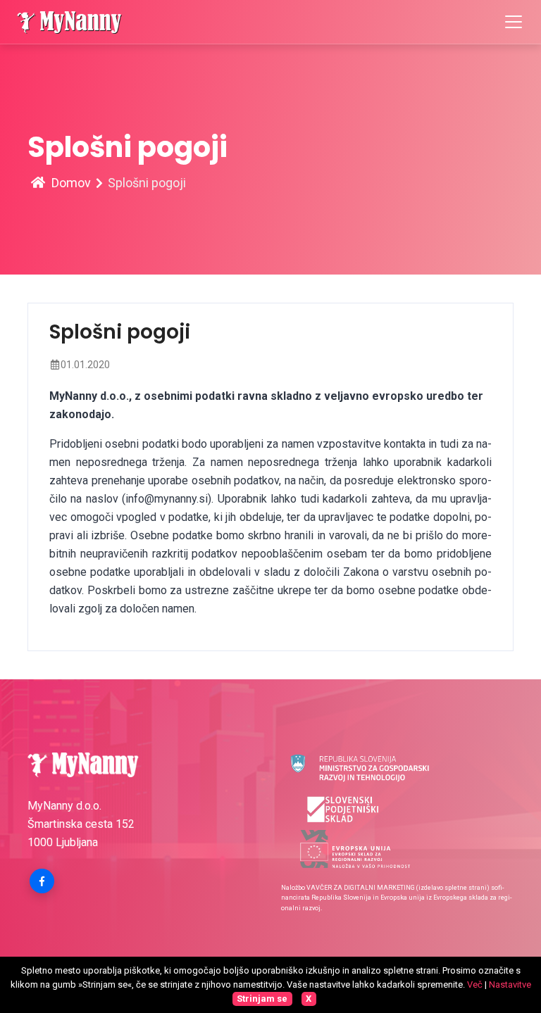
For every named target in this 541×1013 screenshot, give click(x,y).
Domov (70, 182)
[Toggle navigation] (513, 21)
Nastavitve (510, 984)
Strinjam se (262, 998)
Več (475, 984)
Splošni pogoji (147, 182)
